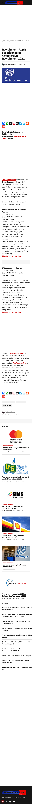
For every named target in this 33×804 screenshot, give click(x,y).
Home (3, 40)
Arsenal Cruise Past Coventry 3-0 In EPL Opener (17, 656)
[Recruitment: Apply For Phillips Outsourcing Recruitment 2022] (16, 583)
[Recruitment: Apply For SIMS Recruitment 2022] (16, 495)
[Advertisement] (16, 21)
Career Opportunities (8, 445)
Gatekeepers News (9, 180)
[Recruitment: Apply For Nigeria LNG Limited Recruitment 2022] (16, 466)
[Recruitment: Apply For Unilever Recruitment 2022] (16, 553)
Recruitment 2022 (7, 405)
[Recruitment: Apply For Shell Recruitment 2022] (16, 524)
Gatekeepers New (17, 353)
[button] (3, 2)
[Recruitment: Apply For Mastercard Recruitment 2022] (16, 436)
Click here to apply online (11, 256)
